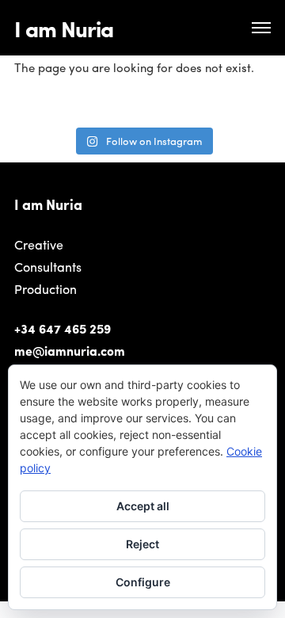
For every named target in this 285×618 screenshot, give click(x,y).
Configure (143, 582)
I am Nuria (63, 28)
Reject (142, 544)
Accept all (142, 506)
